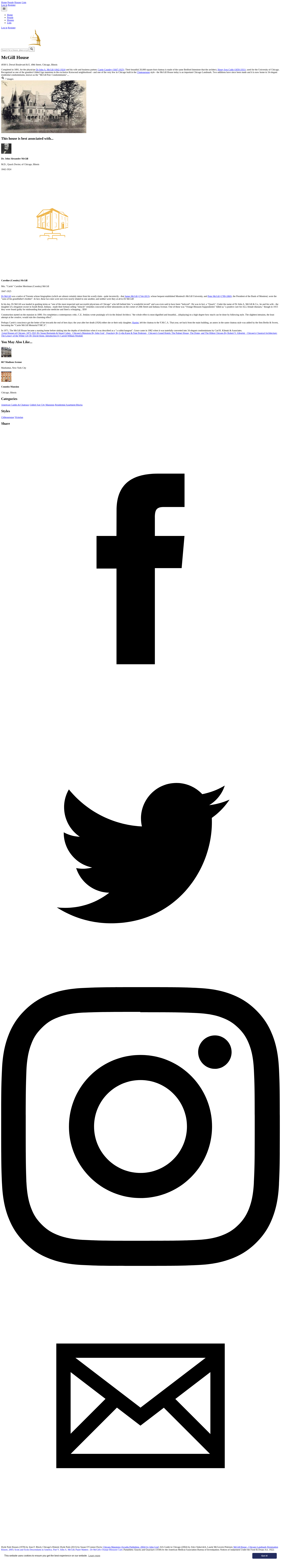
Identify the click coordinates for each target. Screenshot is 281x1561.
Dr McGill (6, 296)
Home (4, 2)
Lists (24, 2)
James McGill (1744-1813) (137, 296)
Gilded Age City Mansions (42, 405)
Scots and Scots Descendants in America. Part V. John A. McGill (44, 1549)
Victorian (19, 417)
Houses (17, 2)
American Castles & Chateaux (15, 405)
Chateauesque (143, 72)
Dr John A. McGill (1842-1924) (51, 69)
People (10, 2)
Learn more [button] (94, 1555)
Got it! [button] (264, 1556)
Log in (4, 5)
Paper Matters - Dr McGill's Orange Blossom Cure (99, 1549)
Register (12, 5)
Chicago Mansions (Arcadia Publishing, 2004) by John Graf (131, 1547)
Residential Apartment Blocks (69, 405)
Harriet (135, 322)
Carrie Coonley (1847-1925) (111, 69)
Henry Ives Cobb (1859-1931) (232, 69)
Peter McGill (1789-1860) (220, 296)
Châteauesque (7, 417)
